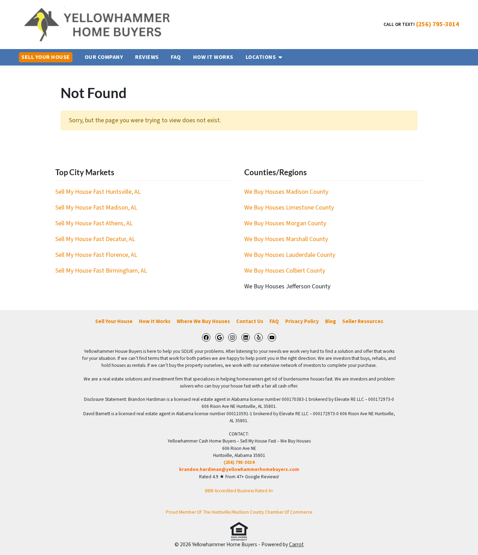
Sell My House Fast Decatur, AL (95, 239)
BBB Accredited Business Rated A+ (239, 490)
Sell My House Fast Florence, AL (96, 255)
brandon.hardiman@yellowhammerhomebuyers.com (239, 469)
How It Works (154, 321)
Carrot (296, 544)
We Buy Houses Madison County (286, 191)
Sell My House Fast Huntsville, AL (98, 191)
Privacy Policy (302, 321)
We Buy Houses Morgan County (285, 223)
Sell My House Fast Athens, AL (94, 223)
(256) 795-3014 (437, 24)
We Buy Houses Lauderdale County (289, 255)
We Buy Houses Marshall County (286, 239)
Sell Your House (114, 321)
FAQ (274, 321)
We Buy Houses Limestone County (289, 207)
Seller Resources (362, 321)
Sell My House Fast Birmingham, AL (101, 270)
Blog (330, 321)
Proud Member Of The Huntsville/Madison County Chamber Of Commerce (239, 512)
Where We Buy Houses (203, 321)
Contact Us (249, 321)
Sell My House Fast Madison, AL (96, 207)
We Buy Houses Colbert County (284, 270)
